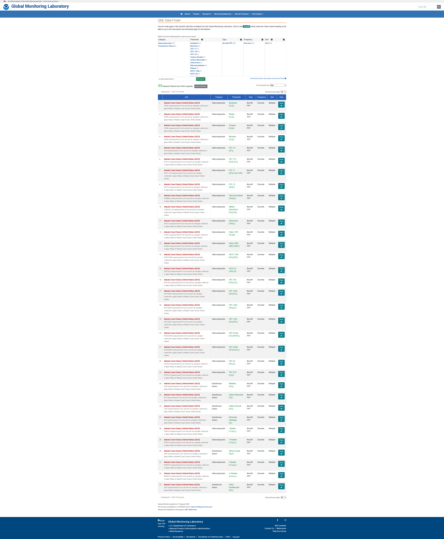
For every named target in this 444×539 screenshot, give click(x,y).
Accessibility (178, 537)
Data (281, 103)
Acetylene (194, 43)
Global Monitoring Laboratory (40, 6)
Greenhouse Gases (166, 46)
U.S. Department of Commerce (183, 526)
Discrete (247, 43)
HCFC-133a (194, 71)
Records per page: (272, 92)
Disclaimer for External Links (210, 537)
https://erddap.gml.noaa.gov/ (201, 507)
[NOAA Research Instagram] (282, 520)
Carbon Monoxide (197, 60)
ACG (267, 43)
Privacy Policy (164, 537)
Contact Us (269, 528)
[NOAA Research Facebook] (274, 520)
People (196, 14)
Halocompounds (164, 43)
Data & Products (242, 14)
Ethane (193, 68)
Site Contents (280, 526)
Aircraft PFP (227, 43)
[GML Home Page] (181, 14)
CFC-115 (193, 52)
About (187, 14)
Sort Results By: (262, 85)
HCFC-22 (193, 74)
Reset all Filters (200, 86)
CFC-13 (193, 54)
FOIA (228, 537)
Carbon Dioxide (196, 57)
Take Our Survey (279, 531)
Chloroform (195, 63)
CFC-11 (193, 49)
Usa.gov (236, 537)
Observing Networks (222, 14)
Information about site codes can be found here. (267, 78)
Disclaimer (190, 537)
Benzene (194, 46)
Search (201, 79)
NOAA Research (176, 531)
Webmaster (281, 528)
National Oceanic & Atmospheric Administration (190, 528)
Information (257, 14)
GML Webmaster (191, 510)
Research (206, 14)
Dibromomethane (197, 65)
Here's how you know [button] (50, 1)
